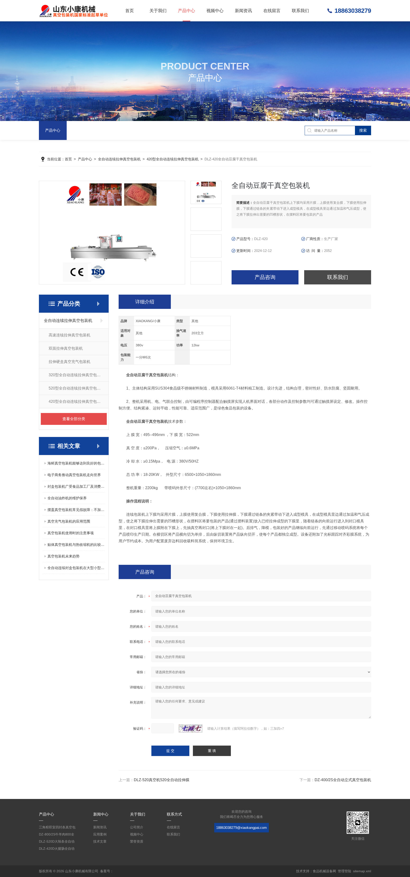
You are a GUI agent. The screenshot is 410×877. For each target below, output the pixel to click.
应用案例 (100, 834)
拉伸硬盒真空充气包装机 (69, 362)
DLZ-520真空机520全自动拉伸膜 (161, 780)
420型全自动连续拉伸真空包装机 (173, 159)
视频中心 (215, 10)
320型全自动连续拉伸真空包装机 (76, 375)
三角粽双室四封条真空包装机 (57, 828)
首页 (129, 10)
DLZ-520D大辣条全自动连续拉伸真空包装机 (57, 842)
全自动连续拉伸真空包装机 (119, 159)
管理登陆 (344, 871)
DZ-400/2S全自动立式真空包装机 (343, 780)
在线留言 (271, 10)
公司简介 (136, 827)
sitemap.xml (362, 871)
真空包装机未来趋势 (63, 556)
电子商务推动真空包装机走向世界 (74, 475)
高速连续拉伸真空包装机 (69, 335)
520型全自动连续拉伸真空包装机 (76, 388)
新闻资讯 (243, 10)
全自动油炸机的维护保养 (67, 498)
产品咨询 (265, 277)
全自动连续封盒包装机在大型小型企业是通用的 (76, 568)
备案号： (106, 871)
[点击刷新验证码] (190, 728)
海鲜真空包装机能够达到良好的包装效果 (76, 463)
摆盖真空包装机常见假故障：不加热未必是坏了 (76, 510)
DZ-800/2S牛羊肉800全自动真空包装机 (56, 835)
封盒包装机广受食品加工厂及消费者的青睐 (76, 486)
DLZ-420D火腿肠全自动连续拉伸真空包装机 (57, 849)
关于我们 (158, 10)
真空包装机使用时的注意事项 (70, 533)
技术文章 (100, 841)
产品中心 (186, 10)
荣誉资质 (136, 841)
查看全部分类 (73, 419)
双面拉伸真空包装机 (66, 348)
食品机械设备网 (324, 871)
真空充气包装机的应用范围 (68, 521)
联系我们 (300, 10)
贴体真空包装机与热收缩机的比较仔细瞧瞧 (76, 545)
